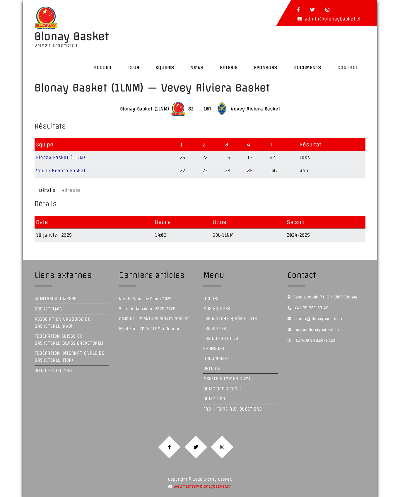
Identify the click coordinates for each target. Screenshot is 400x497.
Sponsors (265, 67)
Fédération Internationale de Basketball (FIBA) (69, 357)
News (196, 67)
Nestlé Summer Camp (227, 378)
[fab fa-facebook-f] (298, 10)
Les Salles (214, 328)
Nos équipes (216, 308)
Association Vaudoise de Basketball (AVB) (62, 323)
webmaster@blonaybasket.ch (202, 486)
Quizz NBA (214, 399)
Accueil (102, 67)
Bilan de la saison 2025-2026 (147, 308)
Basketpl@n (49, 309)
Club (133, 67)
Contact (347, 67)
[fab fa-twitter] (312, 10)
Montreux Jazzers (55, 298)
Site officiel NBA (53, 370)
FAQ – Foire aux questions (232, 409)
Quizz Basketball (222, 389)
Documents (307, 67)
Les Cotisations (220, 338)
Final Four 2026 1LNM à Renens (149, 328)
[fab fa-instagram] (327, 10)
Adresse (71, 190)
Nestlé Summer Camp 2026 (145, 298)
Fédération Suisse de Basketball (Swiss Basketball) (69, 340)
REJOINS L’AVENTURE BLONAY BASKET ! (155, 318)
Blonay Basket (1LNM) (60, 157)
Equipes (164, 67)
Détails (47, 190)
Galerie (228, 67)
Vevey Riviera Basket (61, 170)
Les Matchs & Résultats (230, 318)
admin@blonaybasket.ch (333, 19)
